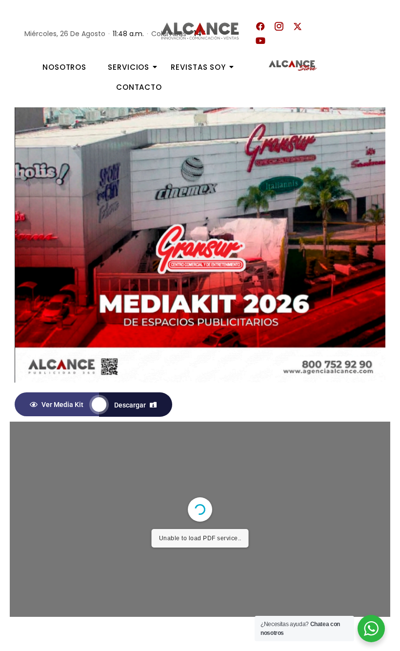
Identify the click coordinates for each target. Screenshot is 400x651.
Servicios (128, 67)
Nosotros (64, 67)
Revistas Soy (198, 67)
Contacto (139, 87)
